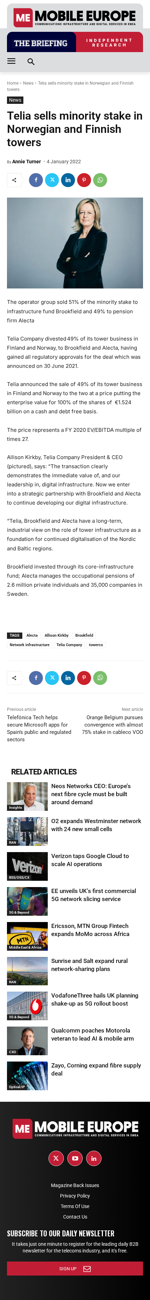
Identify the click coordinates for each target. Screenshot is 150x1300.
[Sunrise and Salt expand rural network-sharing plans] (27, 971)
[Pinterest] (84, 180)
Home (12, 83)
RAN (12, 842)
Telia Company (69, 645)
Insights (15, 807)
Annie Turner (26, 161)
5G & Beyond (19, 912)
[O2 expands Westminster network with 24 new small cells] (27, 831)
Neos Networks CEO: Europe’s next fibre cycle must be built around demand (91, 794)
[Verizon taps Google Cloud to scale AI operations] (27, 866)
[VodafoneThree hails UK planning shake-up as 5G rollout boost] (27, 1006)
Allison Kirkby (56, 635)
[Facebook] (36, 180)
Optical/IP (17, 1087)
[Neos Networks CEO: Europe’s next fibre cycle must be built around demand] (27, 796)
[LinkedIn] (94, 1158)
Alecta (32, 635)
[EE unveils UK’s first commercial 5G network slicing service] (27, 901)
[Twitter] (52, 180)
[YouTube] (75, 1158)
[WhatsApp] (100, 180)
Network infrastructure (30, 645)
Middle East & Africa (25, 947)
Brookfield (84, 635)
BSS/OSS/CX (19, 877)
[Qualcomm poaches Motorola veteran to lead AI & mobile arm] (27, 1041)
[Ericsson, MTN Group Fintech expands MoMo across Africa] (27, 936)
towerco (96, 645)
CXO (12, 1052)
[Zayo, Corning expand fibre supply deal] (27, 1076)
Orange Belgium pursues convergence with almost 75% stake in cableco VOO (112, 724)
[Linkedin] (68, 180)
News (28, 83)
